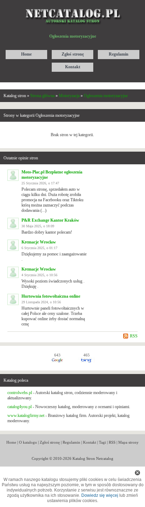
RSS (134, 336)
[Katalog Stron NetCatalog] (73, 6)
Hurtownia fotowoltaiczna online (50, 296)
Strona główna (42, 95)
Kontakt (89, 442)
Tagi (102, 442)
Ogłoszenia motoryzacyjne (106, 95)
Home (11, 442)
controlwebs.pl (19, 392)
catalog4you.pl (19, 406)
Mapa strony (128, 442)
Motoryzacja (69, 95)
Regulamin (71, 442)
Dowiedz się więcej (99, 495)
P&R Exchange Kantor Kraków (50, 220)
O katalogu (28, 442)
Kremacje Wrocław (38, 242)
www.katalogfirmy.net (25, 415)
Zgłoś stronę (50, 442)
